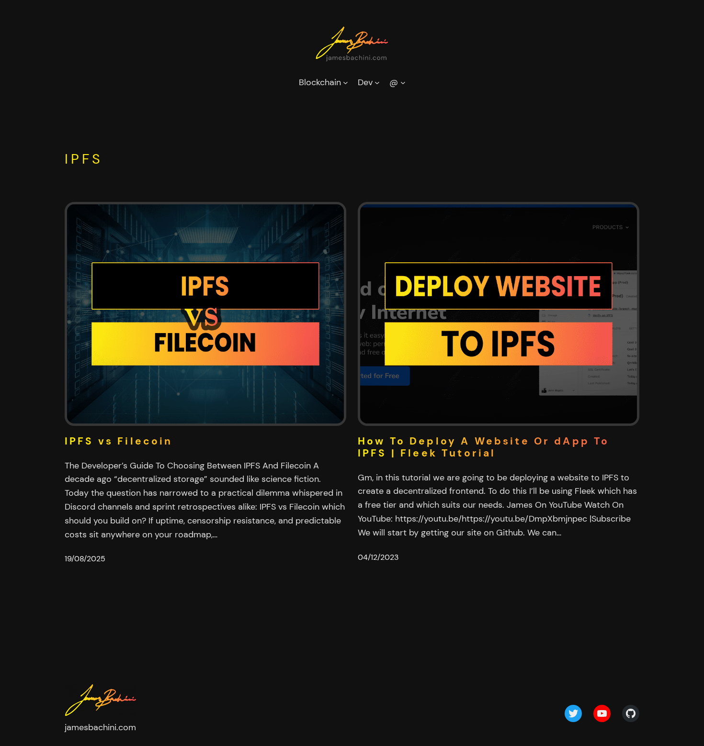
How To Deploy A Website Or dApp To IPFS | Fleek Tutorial (483, 447)
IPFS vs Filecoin (119, 441)
